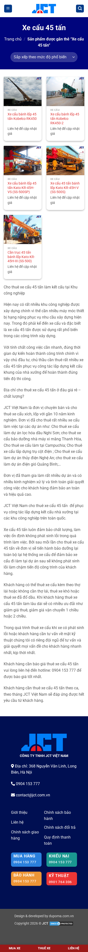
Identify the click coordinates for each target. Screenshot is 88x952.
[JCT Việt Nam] (44, 8)
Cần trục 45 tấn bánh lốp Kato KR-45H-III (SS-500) (21, 256)
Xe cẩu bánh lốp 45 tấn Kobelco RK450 (22, 116)
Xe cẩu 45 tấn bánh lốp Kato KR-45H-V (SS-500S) (65, 187)
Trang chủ (13, 39)
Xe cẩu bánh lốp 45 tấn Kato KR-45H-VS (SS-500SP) (22, 187)
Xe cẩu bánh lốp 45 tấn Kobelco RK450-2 (64, 118)
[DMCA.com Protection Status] (61, 923)
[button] (8, 9)
